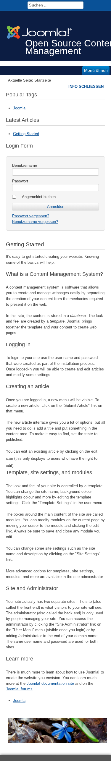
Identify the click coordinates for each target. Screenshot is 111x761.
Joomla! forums (19, 689)
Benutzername (24, 165)
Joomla (19, 108)
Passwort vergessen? (30, 216)
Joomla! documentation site (50, 683)
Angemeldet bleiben (39, 197)
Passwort (20, 181)
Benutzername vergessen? (35, 221)
